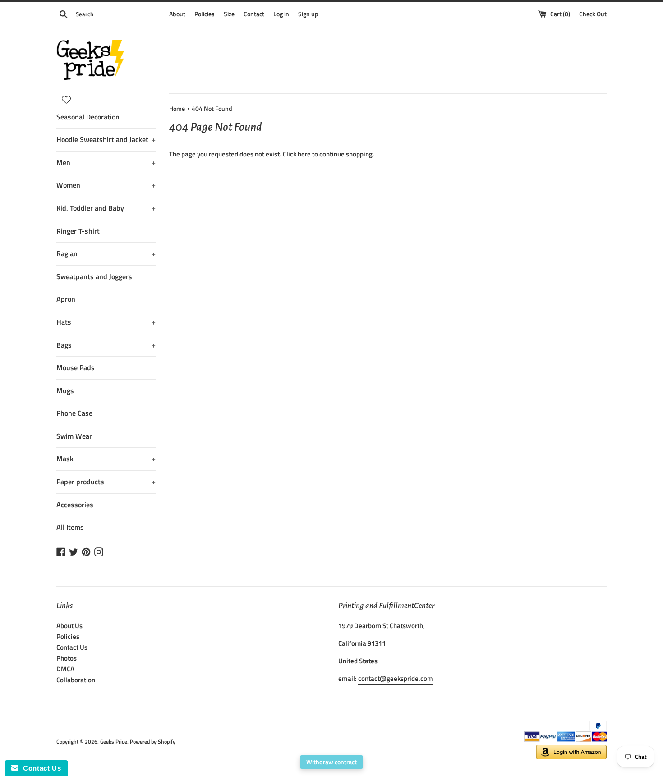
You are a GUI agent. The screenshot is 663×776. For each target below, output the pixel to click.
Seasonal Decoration (88, 116)
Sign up (308, 13)
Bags (106, 345)
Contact (254, 13)
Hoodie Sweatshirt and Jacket (106, 139)
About (177, 13)
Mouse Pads (75, 367)
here (304, 154)
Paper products (106, 481)
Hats (106, 322)
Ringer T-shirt (78, 230)
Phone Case (74, 413)
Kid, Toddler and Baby (106, 207)
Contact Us (71, 647)
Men (106, 162)
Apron (65, 299)
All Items (70, 527)
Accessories (74, 504)
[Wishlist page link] (66, 99)
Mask (106, 458)
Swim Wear (74, 436)
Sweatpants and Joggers (94, 276)
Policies (204, 13)
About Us (69, 625)
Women (106, 184)
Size (229, 13)
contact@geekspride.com (395, 678)
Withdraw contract (331, 762)
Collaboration (75, 680)
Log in (281, 13)
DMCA (65, 669)
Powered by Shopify (152, 741)
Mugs (65, 390)
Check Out (593, 13)
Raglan (106, 253)
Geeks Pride (113, 741)
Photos (66, 658)
